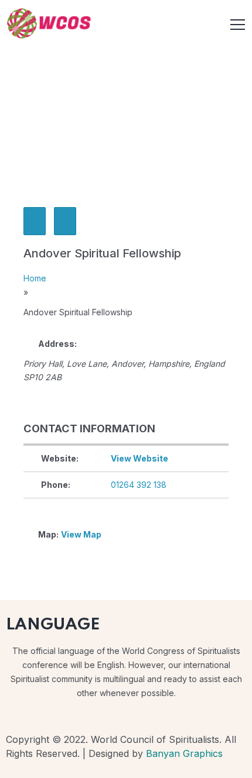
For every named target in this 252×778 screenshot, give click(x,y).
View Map (81, 534)
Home (34, 278)
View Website (139, 458)
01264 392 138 (138, 485)
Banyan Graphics (184, 753)
